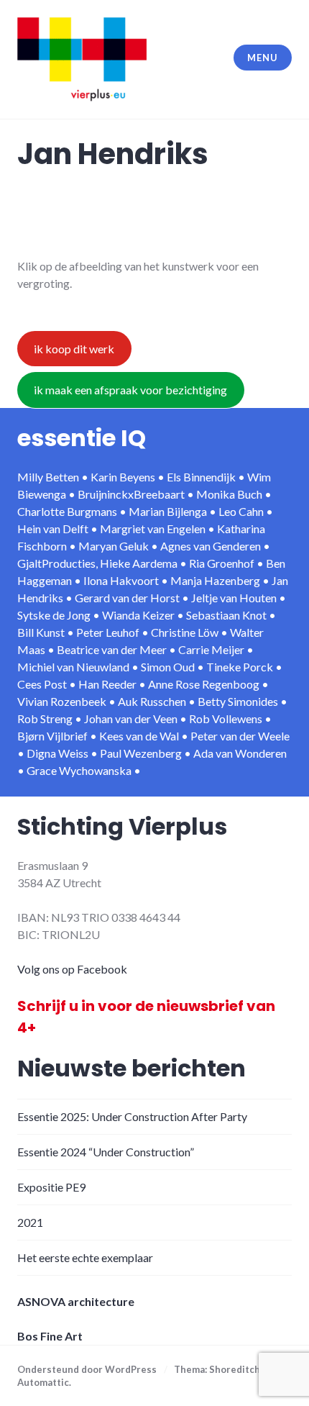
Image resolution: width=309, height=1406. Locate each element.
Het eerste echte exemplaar (85, 1257)
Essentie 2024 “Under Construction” (105, 1151)
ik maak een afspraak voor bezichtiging (130, 389)
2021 (30, 1222)
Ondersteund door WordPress (87, 1369)
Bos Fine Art (50, 1336)
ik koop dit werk (74, 348)
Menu (262, 57)
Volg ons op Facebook (72, 969)
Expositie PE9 (51, 1187)
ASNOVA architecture (75, 1301)
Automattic (43, 1382)
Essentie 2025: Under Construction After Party (132, 1116)
